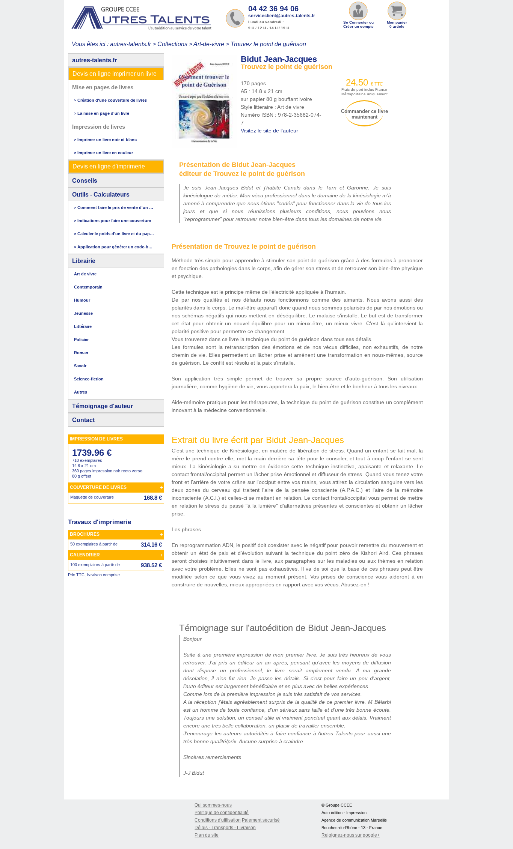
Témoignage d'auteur (102, 406)
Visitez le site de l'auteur (269, 131)
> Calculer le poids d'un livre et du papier (114, 233)
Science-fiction (89, 379)
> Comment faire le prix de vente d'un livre (114, 207)
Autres (80, 392)
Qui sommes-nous (213, 805)
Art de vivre (85, 274)
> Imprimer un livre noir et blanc (105, 139)
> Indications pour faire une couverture (112, 220)
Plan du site (207, 835)
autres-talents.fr (94, 60)
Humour (82, 300)
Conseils (84, 180)
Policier (81, 339)
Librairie (83, 261)
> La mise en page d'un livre (101, 113)
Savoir (80, 366)
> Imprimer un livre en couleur (103, 152)
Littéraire (83, 326)
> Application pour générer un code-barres (114, 247)
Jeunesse (83, 313)
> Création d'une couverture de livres (110, 100)
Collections (172, 44)
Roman (81, 352)
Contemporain (88, 287)
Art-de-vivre (208, 44)
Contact (83, 420)
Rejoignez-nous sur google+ (350, 835)
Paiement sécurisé (261, 820)
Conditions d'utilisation (218, 820)
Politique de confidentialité (222, 812)
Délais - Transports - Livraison (225, 827)
